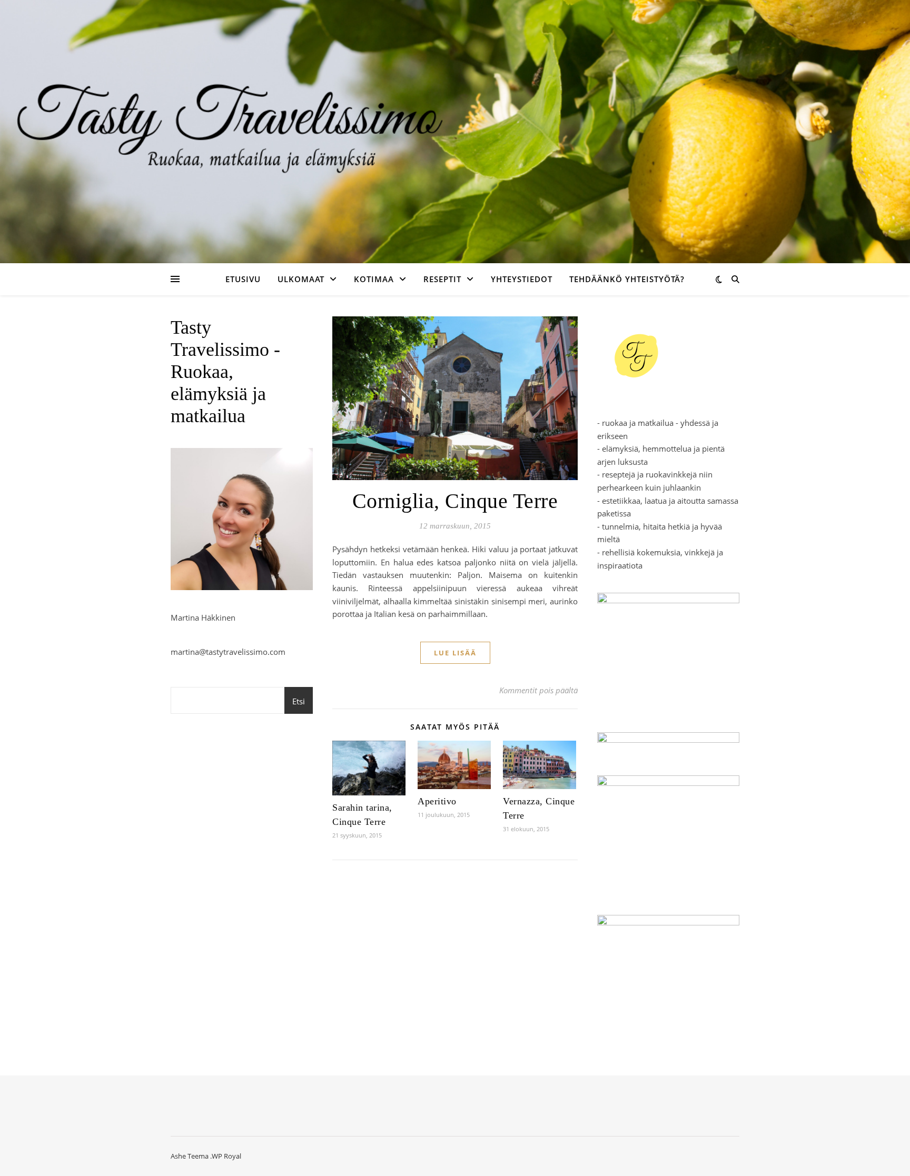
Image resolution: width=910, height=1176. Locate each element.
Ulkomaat (301, 279)
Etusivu (243, 279)
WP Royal (226, 1156)
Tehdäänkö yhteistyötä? (627, 279)
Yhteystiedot (521, 279)
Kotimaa (374, 279)
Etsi (298, 701)
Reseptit (442, 279)
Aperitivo (437, 801)
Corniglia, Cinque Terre (455, 501)
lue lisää (455, 652)
